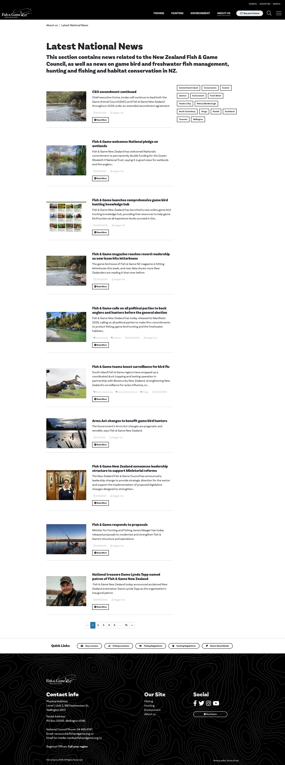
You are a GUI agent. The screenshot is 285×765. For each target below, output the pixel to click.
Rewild (216, 111)
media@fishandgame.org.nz (84, 738)
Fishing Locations (121, 646)
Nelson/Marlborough (206, 103)
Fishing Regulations (153, 646)
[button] (278, 13)
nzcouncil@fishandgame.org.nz (74, 733)
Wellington (198, 119)
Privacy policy (219, 760)
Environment (200, 13)
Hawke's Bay (185, 103)
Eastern (225, 88)
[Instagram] (208, 704)
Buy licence (211, 714)
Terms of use (233, 760)
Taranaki (183, 119)
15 (126, 625)
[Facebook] (195, 704)
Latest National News (74, 25)
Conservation (210, 88)
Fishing (159, 13)
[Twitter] (201, 704)
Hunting (177, 13)
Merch (276, 4)
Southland (230, 111)
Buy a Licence (92, 646)
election (182, 95)
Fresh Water (215, 95)
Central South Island (188, 88)
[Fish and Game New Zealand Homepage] (16, 13)
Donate (253, 4)
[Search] (269, 13)
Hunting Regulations (186, 646)
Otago (204, 111)
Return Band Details (219, 646)
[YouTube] (216, 704)
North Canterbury (187, 111)
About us (223, 13)
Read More (101, 120)
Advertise (264, 4)
